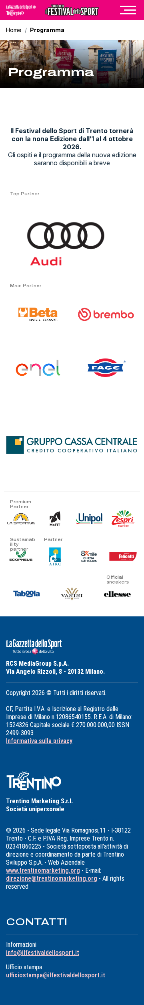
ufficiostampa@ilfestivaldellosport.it (55, 975)
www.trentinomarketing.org (43, 870)
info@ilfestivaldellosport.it (42, 952)
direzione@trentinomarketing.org (51, 878)
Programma (47, 29)
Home (14, 29)
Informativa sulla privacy (39, 741)
